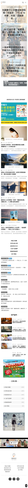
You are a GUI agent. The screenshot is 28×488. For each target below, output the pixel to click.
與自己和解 (5, 258)
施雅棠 (19, 55)
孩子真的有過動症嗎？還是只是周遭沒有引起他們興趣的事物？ (19, 339)
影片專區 (5, 23)
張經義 (19, 73)
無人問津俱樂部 (13, 225)
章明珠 (11, 142)
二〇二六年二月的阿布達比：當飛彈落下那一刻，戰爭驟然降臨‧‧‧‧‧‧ (14, 68)
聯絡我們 (7, 471)
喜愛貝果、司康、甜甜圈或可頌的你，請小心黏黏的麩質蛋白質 (19, 347)
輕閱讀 (18, 222)
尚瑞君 (20, 352)
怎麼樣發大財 (18, 44)
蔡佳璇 (20, 319)
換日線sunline (22, 327)
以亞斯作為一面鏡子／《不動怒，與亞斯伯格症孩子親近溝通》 (19, 331)
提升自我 (17, 167)
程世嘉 (19, 37)
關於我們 (5, 27)
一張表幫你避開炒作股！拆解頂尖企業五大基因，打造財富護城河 (14, 50)
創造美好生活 (7, 12)
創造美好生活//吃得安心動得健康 (14, 99)
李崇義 (11, 170)
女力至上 (5, 279)
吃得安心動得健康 (18, 139)
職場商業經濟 (7, 20)
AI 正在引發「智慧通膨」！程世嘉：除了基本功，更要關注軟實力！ (14, 32)
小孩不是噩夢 (7, 16)
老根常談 (21, 344)
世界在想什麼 (7, 9)
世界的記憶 (18, 62)
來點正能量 (6, 5)
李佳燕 (20, 336)
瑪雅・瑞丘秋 (12, 197)
